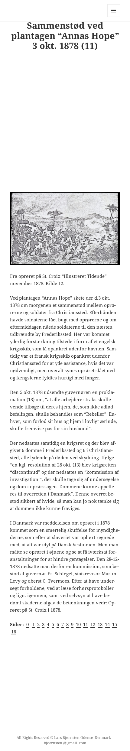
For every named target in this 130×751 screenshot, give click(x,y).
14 (107, 624)
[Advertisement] (65, 123)
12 (92, 624)
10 (78, 624)
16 (13, 632)
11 (85, 624)
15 (114, 624)
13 (100, 624)
